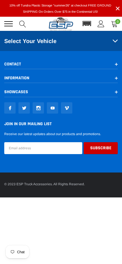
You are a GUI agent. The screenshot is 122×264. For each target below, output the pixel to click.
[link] (10, 108)
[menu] (8, 24)
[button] (87, 24)
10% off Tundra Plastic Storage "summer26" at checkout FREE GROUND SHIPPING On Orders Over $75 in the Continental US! (60, 8)
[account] (101, 24)
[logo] (61, 24)
